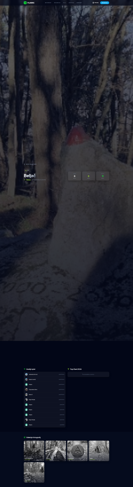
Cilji (64, 2)
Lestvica (71, 2)
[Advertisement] (66, 355)
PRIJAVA (95, 3)
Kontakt (79, 2)
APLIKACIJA (105, 2)
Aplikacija (57, 2)
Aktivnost (48, 2)
